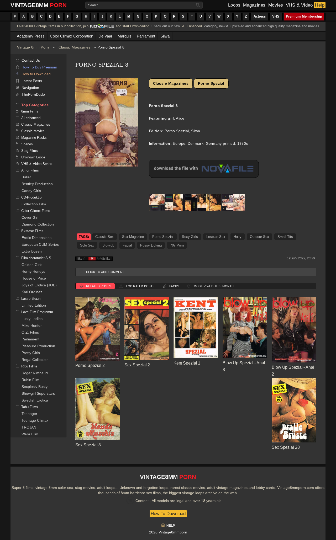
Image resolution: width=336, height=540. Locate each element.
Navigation (30, 87)
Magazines (254, 5)
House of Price (34, 278)
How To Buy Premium (39, 67)
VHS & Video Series (36, 164)
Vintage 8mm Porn (33, 47)
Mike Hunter (32, 325)
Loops (234, 5)
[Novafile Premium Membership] (102, 28)
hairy (238, 237)
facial (127, 245)
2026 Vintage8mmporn (168, 532)
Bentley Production (37, 184)
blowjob (108, 245)
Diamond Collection (38, 224)
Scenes (27, 144)
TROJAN (29, 427)
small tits (285, 237)
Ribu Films (29, 366)
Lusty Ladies (32, 319)
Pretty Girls (31, 353)
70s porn (177, 245)
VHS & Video (299, 5)
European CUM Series (40, 244)
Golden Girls (32, 265)
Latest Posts (32, 81)
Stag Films (29, 151)
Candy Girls (31, 191)
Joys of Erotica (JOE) (39, 285)
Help (319, 5)
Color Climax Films (35, 211)
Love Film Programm (37, 312)
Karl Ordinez (32, 292)
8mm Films (29, 111)
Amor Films (30, 170)
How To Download (168, 513)
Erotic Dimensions (36, 238)
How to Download (36, 74)
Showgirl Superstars (38, 393)
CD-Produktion (32, 197)
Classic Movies (33, 131)
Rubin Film (30, 380)
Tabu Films (29, 407)
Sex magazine (133, 237)
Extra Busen (32, 251)
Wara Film (30, 434)
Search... (94, 5)
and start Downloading (132, 26)
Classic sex (104, 237)
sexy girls (190, 237)
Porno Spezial (211, 83)
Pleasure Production (38, 346)
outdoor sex (259, 237)
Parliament (30, 339)
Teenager (29, 413)
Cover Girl (30, 217)
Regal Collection (35, 359)
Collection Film (34, 204)
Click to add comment (105, 272)
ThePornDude (33, 94)
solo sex (87, 245)
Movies (275, 5)
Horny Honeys (33, 271)
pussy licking (151, 245)
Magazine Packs (34, 138)
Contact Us (31, 60)
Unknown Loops (33, 157)
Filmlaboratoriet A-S (36, 258)
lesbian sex (215, 237)
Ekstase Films (32, 231)
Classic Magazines (74, 47)
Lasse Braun (30, 299)
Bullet (26, 177)
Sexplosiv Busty (35, 386)
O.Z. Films (30, 332)
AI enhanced (30, 118)
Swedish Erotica (35, 400)
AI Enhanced (192, 26)
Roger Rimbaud (35, 373)
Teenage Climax (35, 420)
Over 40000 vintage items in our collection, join (52, 26)
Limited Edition (34, 305)
